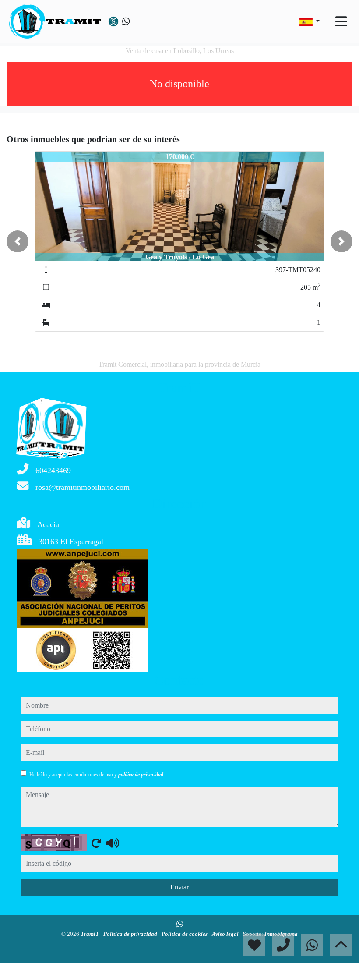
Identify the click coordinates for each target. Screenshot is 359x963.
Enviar (179, 887)
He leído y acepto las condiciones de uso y (96, 775)
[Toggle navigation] (341, 21)
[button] (17, 241)
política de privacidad (140, 775)
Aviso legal (226, 934)
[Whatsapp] (126, 21)
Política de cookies (185, 934)
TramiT (90, 934)
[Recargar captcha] (96, 843)
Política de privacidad (130, 934)
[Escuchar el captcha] (113, 843)
